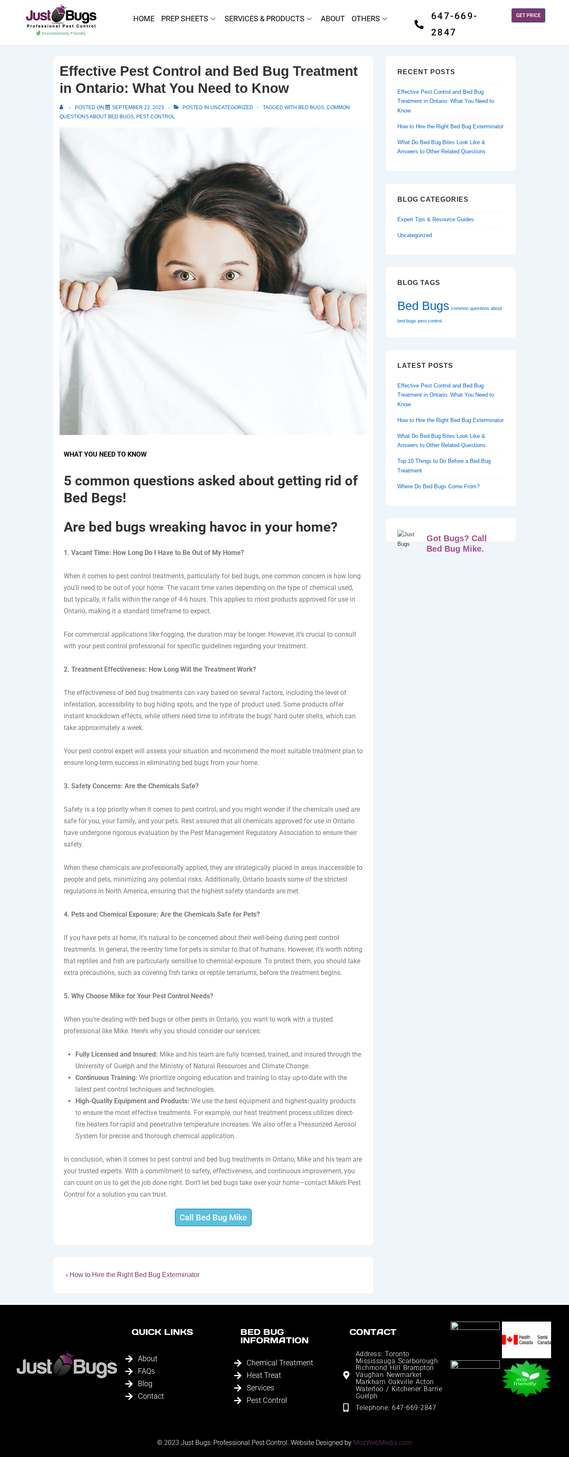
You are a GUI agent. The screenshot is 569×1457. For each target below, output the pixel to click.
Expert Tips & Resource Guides (435, 219)
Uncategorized (231, 107)
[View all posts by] (63, 107)
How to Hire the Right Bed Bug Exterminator (450, 126)
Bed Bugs (311, 107)
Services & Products (264, 18)
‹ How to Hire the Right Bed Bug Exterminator (133, 1274)
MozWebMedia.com (382, 1443)
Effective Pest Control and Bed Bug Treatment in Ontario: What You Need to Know (445, 101)
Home (144, 18)
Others (366, 18)
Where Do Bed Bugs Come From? (438, 486)
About (333, 18)
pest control (155, 117)
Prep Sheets (184, 18)
